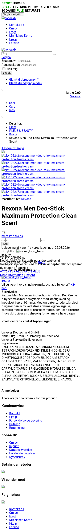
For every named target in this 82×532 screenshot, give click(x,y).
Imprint (30, 275)
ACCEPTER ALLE (11, 271)
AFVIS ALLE (32, 271)
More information (11, 275)
